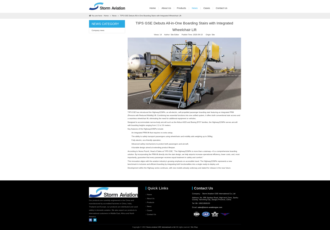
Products (181, 8)
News (195, 8)
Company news (98, 30)
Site (213, 35)
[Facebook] (90, 220)
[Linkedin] (95, 220)
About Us (166, 8)
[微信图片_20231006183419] (107, 6)
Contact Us (221, 8)
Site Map (194, 227)
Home (153, 8)
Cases (206, 8)
